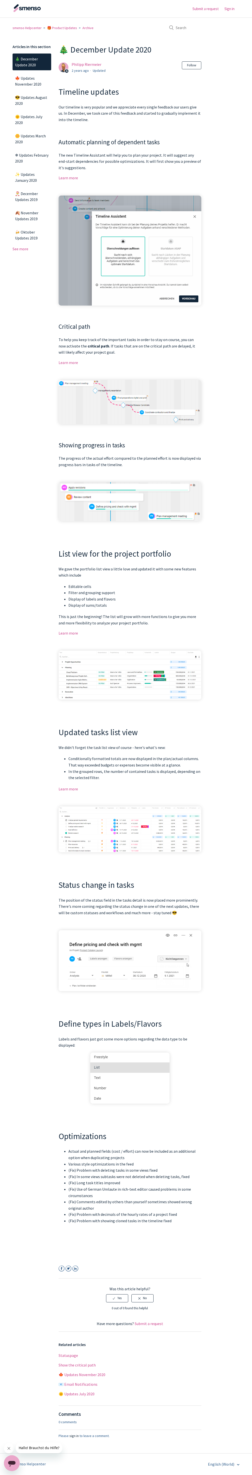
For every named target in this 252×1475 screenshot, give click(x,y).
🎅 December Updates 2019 (26, 196)
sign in (74, 1436)
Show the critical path (77, 1365)
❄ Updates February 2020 (31, 158)
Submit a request (205, 8)
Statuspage (68, 1355)
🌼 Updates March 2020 (30, 138)
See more (20, 248)
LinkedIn (75, 1269)
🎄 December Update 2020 (26, 61)
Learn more (69, 177)
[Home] (37, 11)
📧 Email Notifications (78, 1384)
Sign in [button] (229, 8)
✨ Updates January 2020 (26, 177)
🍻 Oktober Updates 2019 (26, 235)
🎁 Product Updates (62, 28)
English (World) (221, 1464)
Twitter (68, 1269)
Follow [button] (191, 65)
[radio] (117, 1298)
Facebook (62, 1269)
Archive (88, 28)
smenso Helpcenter (27, 28)
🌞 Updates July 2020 (28, 119)
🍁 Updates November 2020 (28, 81)
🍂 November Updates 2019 (26, 215)
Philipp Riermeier (86, 64)
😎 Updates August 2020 (31, 100)
